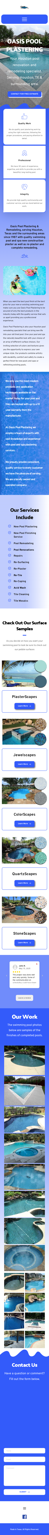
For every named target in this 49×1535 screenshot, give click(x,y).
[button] (24, 19)
